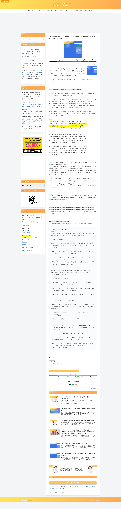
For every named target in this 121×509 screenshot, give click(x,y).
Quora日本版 (25, 240)
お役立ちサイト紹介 (27, 250)
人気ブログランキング (53, 363)
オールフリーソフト (27, 230)
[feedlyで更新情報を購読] (73, 384)
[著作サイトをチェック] (70, 384)
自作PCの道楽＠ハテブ (28, 238)
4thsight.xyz (25, 225)
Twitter (24, 244)
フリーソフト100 (26, 232)
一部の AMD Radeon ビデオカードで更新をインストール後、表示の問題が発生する (70, 223)
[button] (93, 60)
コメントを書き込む (73, 483)
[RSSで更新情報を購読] (76, 384)
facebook (24, 242)
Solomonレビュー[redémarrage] (30, 222)
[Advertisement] (60, 23)
